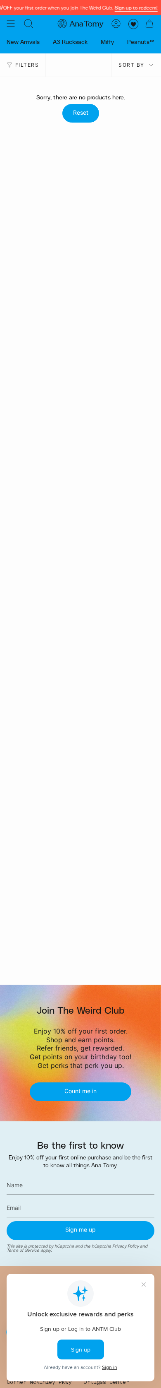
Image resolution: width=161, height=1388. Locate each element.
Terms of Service (23, 1250)
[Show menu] (11, 23)
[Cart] (149, 23)
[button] (28, 23)
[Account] (116, 23)
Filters (27, 65)
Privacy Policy (125, 1246)
